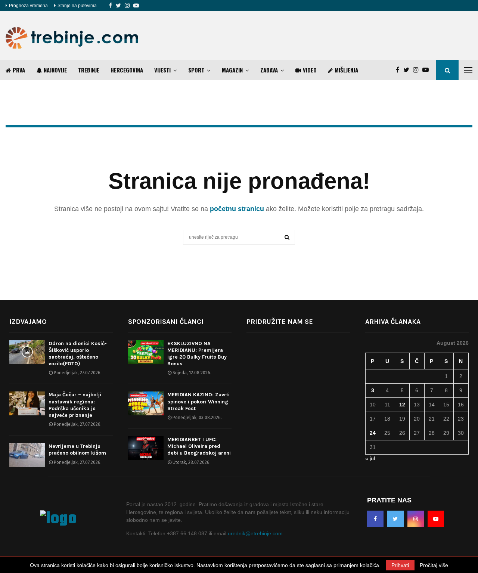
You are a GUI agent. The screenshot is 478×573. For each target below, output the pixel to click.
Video (310, 70)
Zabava (269, 70)
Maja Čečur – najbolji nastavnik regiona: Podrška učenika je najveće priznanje (75, 404)
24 (373, 433)
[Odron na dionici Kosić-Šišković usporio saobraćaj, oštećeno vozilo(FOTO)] (27, 352)
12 (402, 405)
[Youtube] (136, 5)
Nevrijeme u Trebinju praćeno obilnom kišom (77, 449)
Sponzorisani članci (166, 322)
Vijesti (162, 70)
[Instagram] (127, 5)
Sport (196, 70)
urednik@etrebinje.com (255, 533)
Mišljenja (346, 70)
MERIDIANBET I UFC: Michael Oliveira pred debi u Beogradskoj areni (199, 446)
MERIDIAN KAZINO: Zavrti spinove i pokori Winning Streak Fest (198, 401)
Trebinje (88, 70)
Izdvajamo (28, 322)
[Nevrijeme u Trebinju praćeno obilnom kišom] (27, 455)
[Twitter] (118, 5)
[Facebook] (110, 5)
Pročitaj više (434, 565)
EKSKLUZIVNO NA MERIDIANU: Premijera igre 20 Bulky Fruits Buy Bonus (197, 353)
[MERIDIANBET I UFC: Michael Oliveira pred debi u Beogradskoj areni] (146, 448)
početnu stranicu (237, 209)
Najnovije (55, 70)
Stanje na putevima (77, 5)
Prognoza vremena (28, 5)
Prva (19, 70)
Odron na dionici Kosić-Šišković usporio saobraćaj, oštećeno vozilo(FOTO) (78, 353)
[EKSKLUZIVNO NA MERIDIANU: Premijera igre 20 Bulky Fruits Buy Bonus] (146, 352)
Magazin (232, 70)
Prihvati (400, 565)
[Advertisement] (336, 35)
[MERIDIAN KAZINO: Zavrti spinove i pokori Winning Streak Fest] (146, 403)
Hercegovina (127, 70)
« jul (370, 458)
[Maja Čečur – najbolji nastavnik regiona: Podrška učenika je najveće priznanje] (27, 403)
